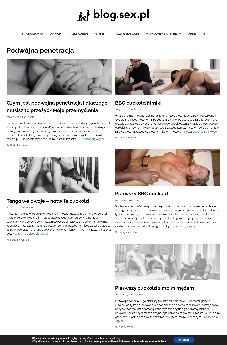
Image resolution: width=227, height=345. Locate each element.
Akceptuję (183, 339)
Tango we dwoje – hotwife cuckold (48, 201)
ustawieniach (158, 341)
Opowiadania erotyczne (161, 33)
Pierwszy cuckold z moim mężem (154, 288)
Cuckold (55, 33)
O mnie (192, 33)
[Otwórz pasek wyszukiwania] (203, 34)
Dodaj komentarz (19, 145)
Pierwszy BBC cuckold (141, 193)
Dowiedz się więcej (92, 139)
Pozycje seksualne (127, 33)
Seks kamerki (79, 33)
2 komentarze (126, 327)
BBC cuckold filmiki (138, 103)
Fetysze (99, 33)
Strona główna (32, 33)
